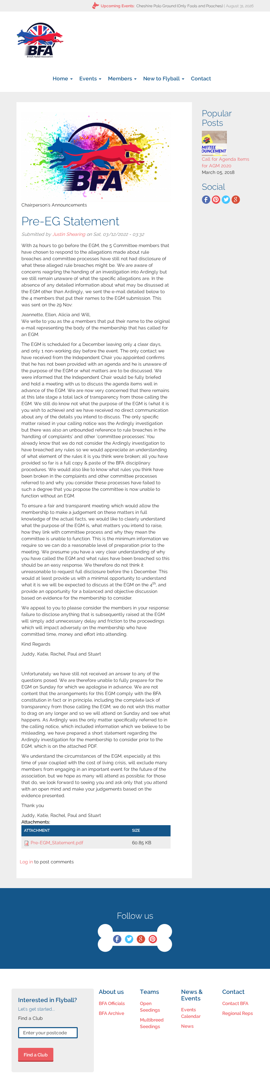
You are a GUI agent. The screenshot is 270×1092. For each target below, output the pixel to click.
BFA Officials (112, 1003)
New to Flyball (162, 78)
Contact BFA (235, 1003)
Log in (26, 861)
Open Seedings (150, 1007)
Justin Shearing (68, 234)
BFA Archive (111, 1013)
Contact (201, 78)
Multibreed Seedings (152, 1023)
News (187, 1026)
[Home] (40, 40)
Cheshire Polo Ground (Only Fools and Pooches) (179, 6)
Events (88, 78)
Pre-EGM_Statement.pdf (57, 842)
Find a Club (36, 1054)
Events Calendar (191, 1013)
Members (120, 78)
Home (61, 78)
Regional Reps (237, 1013)
